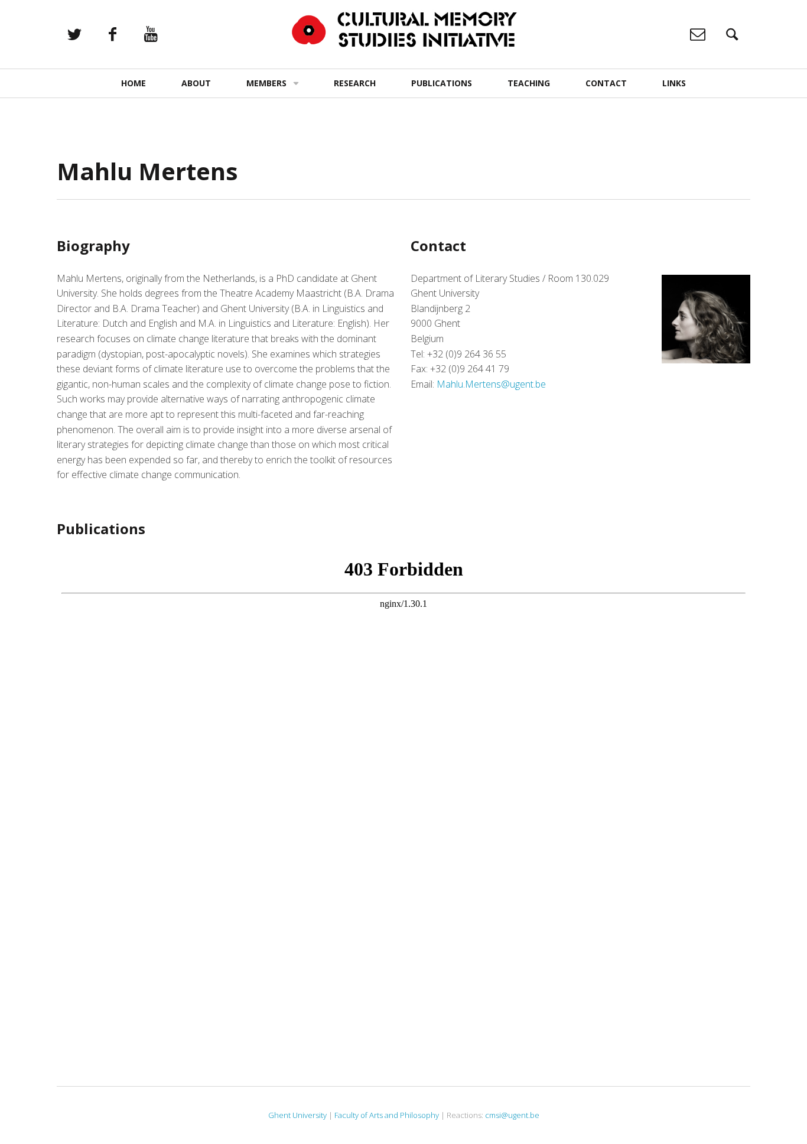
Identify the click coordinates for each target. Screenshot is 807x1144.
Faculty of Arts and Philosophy (386, 1115)
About (196, 83)
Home (133, 83)
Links (674, 83)
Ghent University (297, 1115)
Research (355, 83)
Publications (441, 83)
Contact (606, 83)
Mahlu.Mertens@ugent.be (491, 384)
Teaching (528, 83)
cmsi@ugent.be (512, 1115)
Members (266, 83)
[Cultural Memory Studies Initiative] (403, 30)
